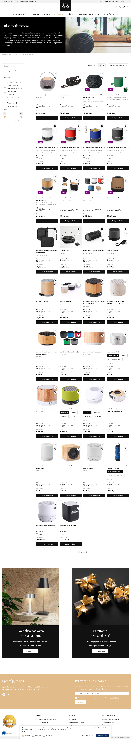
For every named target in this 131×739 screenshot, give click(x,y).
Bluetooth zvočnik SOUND (115, 352)
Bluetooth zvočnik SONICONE (70, 466)
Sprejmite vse (102, 735)
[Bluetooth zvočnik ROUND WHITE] (94, 452)
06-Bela (73, 416)
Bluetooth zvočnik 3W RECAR (116, 95)
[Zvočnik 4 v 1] (71, 237)
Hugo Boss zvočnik (113, 198)
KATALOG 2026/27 (20, 14)
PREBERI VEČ (114, 698)
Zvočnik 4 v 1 (64, 250)
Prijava (80, 702)
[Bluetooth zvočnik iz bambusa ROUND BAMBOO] (94, 288)
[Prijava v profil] (119, 6)
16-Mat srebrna (113, 355)
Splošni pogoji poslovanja (110, 719)
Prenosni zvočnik (42, 95)
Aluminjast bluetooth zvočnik (70, 352)
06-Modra (97, 416)
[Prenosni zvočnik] (47, 81)
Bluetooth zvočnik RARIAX (92, 409)
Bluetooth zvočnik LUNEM (68, 525)
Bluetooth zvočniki (28, 54)
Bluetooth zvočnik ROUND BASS (70, 409)
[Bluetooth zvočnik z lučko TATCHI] (47, 452)
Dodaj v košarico (47, 118)
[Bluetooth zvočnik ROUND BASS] (71, 395)
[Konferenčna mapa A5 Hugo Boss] (47, 237)
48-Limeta (64, 412)
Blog (122, 1)
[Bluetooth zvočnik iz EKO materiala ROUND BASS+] (118, 288)
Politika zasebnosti (108, 722)
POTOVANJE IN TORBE (88, 14)
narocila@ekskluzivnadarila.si (27, 1)
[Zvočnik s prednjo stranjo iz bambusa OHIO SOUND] (118, 395)
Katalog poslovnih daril (111, 1)
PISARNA (57, 14)
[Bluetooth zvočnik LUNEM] (71, 512)
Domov (4, 54)
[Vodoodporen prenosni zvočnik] (94, 237)
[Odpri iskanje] (116, 6)
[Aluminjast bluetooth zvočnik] (71, 338)
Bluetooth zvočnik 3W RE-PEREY (47, 147)
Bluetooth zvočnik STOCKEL (46, 525)
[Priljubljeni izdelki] (123, 6)
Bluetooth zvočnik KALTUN (45, 409)
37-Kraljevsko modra (114, 359)
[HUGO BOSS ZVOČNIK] (71, 81)
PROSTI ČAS (107, 14)
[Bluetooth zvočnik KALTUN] (47, 395)
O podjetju (99, 1)
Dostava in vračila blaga (110, 725)
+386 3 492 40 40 (9, 1)
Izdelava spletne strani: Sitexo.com (118, 737)
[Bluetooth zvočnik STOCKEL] (47, 512)
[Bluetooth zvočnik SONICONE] (71, 452)
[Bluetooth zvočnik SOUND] (118, 338)
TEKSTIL (45, 14)
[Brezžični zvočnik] (118, 237)
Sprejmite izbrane (87, 735)
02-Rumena (96, 412)
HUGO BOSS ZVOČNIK (67, 95)
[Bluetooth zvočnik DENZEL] (94, 338)
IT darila (18, 54)
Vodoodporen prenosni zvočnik (93, 250)
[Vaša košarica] (127, 6)
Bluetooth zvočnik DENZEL (92, 352)
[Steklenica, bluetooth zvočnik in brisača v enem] (118, 452)
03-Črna (123, 355)
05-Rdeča (64, 416)
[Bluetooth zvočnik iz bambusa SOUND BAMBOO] (47, 338)
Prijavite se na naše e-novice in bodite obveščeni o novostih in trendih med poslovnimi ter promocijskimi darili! (101, 688)
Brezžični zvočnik (112, 250)
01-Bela (86, 412)
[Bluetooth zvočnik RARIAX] (94, 395)
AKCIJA (36, 14)
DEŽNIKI (70, 14)
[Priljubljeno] (55, 78)
